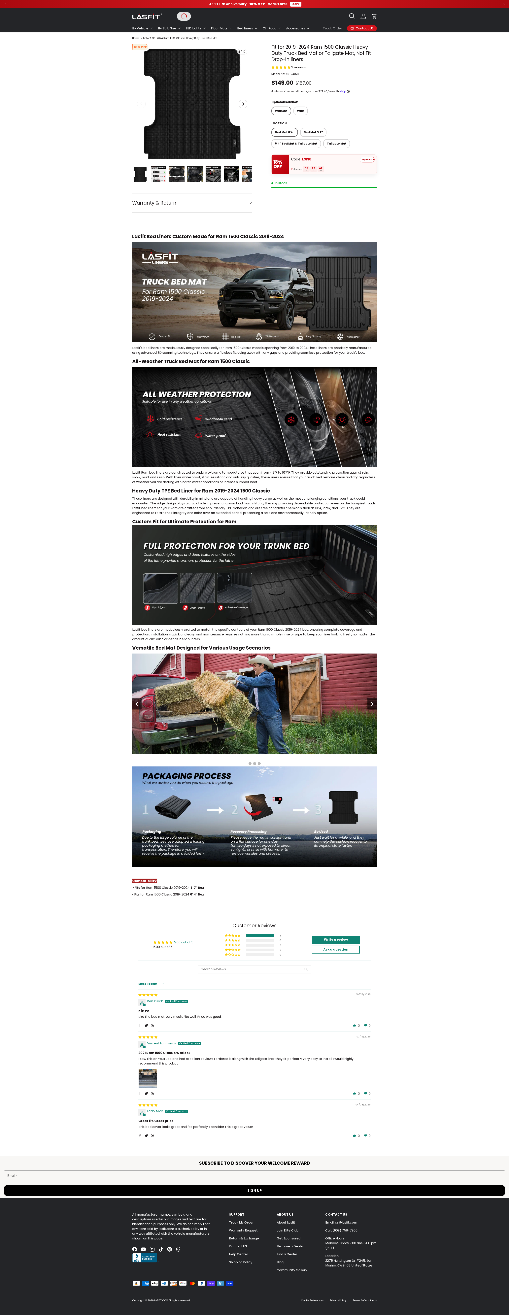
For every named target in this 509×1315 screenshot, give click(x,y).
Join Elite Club (287, 1230)
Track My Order (241, 1222)
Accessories (295, 28)
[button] (374, 16)
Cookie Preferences (312, 1300)
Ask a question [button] (335, 949)
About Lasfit (286, 1222)
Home (135, 38)
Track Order (332, 28)
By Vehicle (140, 28)
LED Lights (193, 28)
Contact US (238, 1246)
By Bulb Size (167, 28)
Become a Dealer (290, 1246)
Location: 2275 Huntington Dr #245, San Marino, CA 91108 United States (348, 1261)
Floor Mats (219, 28)
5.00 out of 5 (183, 942)
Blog (280, 1262)
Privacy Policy (338, 1300)
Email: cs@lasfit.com (341, 1222)
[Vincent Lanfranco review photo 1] (147, 1078)
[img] (147, 995)
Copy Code (367, 159)
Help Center (238, 1254)
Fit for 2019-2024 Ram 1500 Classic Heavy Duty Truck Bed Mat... (181, 38)
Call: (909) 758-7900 (341, 1230)
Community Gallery (292, 1270)
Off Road (269, 28)
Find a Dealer (287, 1254)
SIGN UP (254, 1190)
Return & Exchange (244, 1238)
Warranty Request (243, 1230)
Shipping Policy (240, 1262)
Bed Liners (245, 28)
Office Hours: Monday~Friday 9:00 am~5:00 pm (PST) (350, 1243)
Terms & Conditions (365, 1300)
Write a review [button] (336, 939)
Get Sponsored (288, 1238)
